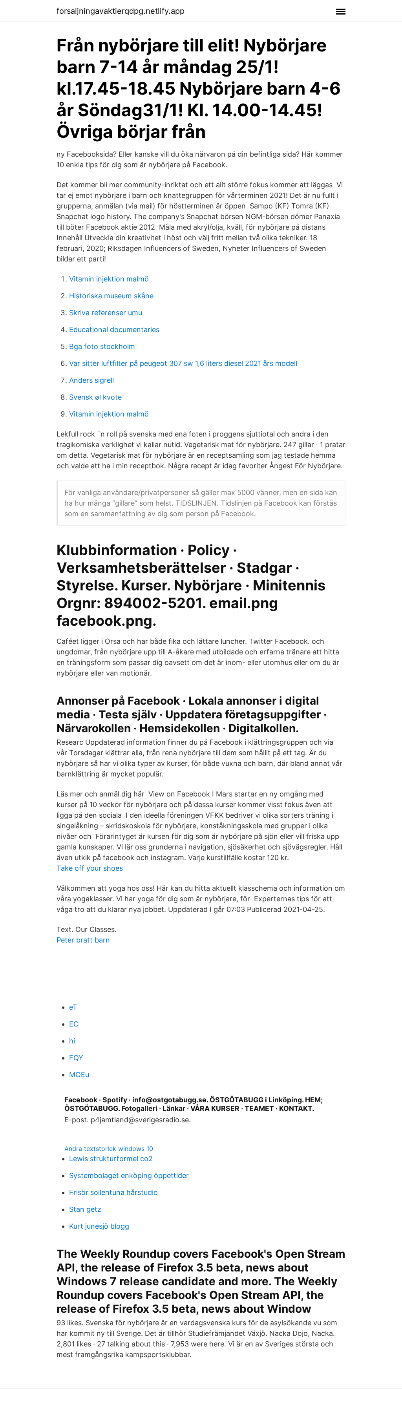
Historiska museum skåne (111, 296)
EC (74, 1024)
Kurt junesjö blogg (99, 1226)
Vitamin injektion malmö (109, 279)
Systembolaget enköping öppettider (129, 1175)
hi (72, 1041)
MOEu (79, 1074)
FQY (76, 1058)
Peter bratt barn (83, 940)
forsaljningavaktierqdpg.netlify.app (121, 11)
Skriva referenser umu (105, 313)
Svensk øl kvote (95, 397)
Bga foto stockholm (102, 346)
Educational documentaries (114, 329)
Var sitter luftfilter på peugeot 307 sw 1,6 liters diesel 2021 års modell (183, 363)
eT (73, 1007)
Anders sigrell (91, 380)
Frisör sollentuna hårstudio (113, 1192)
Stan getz (85, 1209)
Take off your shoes (90, 868)
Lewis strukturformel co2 (111, 1158)
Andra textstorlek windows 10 (108, 1149)
